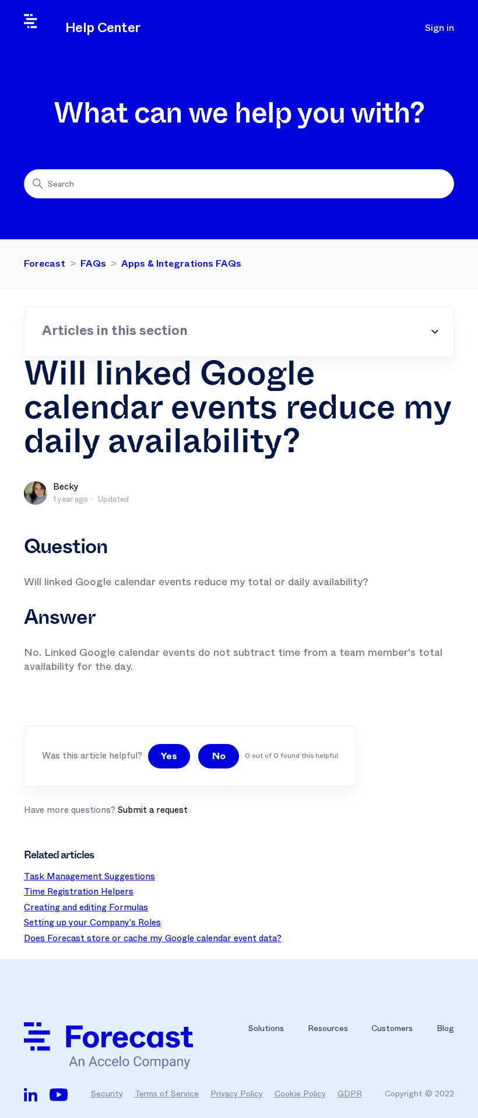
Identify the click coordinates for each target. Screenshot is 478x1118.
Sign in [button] (439, 28)
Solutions (266, 1028)
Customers (392, 1028)
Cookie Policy (300, 1093)
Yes (169, 756)
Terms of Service (167, 1093)
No (219, 756)
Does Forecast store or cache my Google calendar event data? (153, 938)
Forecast (44, 263)
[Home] (127, 1045)
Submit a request (153, 809)
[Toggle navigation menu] (394, 28)
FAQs (93, 263)
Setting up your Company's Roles (92, 922)
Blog (445, 1028)
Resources (328, 1028)
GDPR (350, 1093)
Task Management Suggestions (89, 876)
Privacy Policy (236, 1093)
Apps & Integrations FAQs (181, 263)
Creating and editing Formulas (86, 907)
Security (107, 1093)
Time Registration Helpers (78, 891)
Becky (66, 486)
